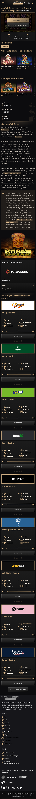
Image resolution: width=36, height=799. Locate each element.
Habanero (4, 130)
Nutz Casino (6, 616)
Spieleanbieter (6, 103)
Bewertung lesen (27, 37)
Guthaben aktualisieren (18, 37)
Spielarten (5, 116)
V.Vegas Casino (8, 313)
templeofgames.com (26, 793)
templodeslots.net (18, 797)
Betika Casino (7, 399)
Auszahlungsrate (7, 109)
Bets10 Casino (7, 443)
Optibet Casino (8, 486)
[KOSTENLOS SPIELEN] (8, 59)
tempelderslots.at (13, 793)
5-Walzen (5, 47)
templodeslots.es (10, 795)
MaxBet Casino (8, 356)
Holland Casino (8, 660)
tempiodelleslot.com (23, 795)
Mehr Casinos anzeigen (18, 689)
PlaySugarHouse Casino (12, 530)
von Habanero (24, 11)
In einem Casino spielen (12, 173)
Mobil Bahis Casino (10, 573)
